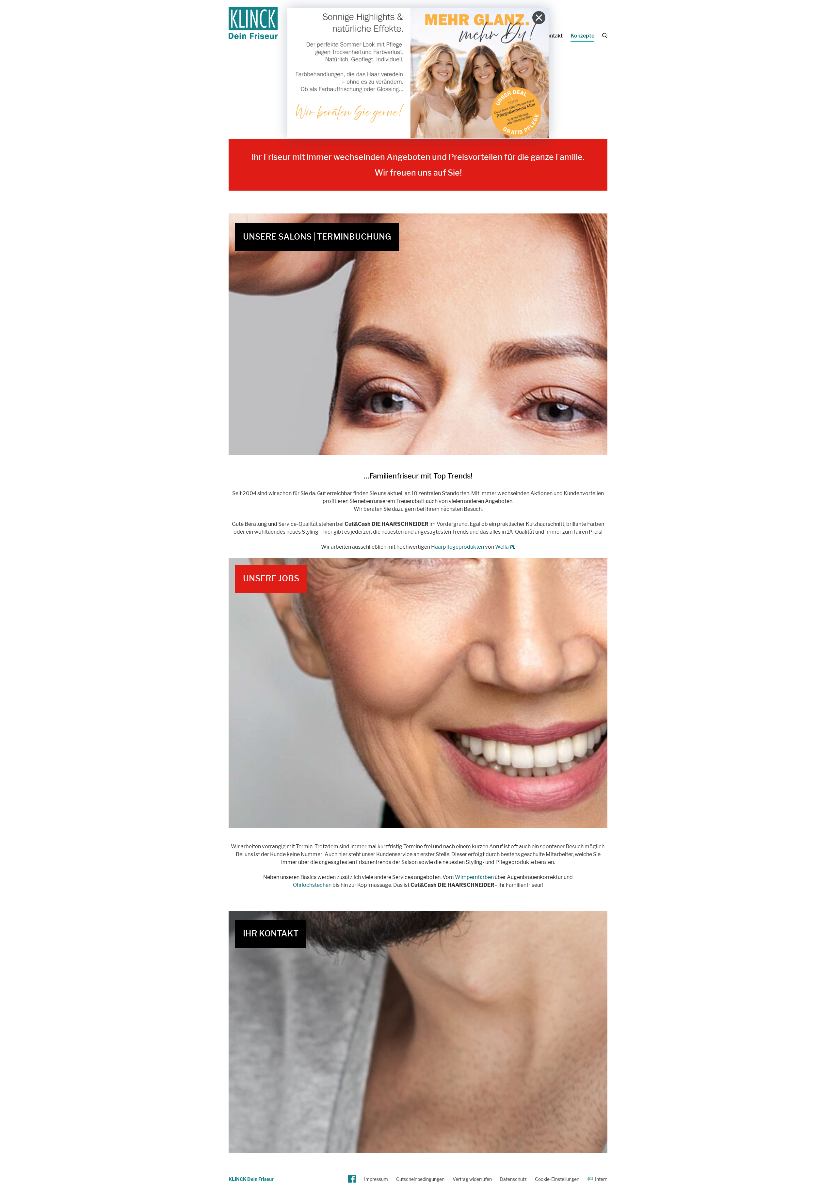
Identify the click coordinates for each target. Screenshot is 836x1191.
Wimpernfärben (474, 877)
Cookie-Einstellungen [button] (557, 1179)
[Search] (604, 35)
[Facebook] (352, 1179)
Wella (502, 547)
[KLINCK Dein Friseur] (253, 35)
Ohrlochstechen (312, 885)
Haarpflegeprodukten (457, 547)
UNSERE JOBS (271, 578)
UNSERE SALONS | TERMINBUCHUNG (317, 237)
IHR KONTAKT (270, 933)
